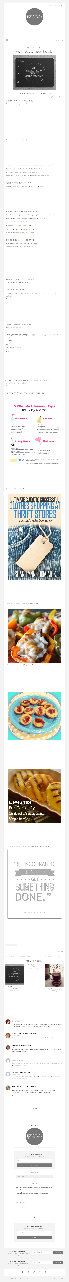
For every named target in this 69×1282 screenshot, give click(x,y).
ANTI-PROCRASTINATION (34, 47)
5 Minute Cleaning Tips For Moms (14, 488)
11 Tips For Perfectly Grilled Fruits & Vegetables (17, 846)
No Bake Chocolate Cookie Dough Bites (19, 956)
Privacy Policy (57, 1278)
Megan (14, 1059)
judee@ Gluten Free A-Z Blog (21, 1072)
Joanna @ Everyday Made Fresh (21, 1045)
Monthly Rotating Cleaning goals (24, 232)
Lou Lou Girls (16, 1020)
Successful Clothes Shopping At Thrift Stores (17, 603)
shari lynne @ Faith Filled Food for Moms (25, 1086)
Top (62, 1278)
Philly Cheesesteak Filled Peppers (14, 665)
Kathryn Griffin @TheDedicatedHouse (24, 1033)
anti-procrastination (11, 945)
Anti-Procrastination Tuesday (53, 956)
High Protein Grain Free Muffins (13, 764)
